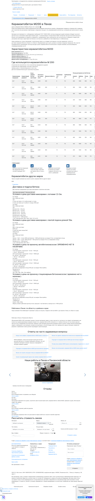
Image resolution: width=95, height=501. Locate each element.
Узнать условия (51, 1)
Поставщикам (71, 15)
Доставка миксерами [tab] (18, 192)
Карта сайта (15, 462)
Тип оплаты (14, 427)
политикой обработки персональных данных (62, 440)
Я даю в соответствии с (43, 440)
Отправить (75, 468)
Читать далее (15, 163)
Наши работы (62, 15)
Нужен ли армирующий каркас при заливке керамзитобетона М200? (34, 357)
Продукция (31, 15)
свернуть (2, 495)
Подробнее (15, 184)
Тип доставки (39, 427)
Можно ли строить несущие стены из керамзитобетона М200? (32, 352)
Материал (14, 420)
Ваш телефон (15, 433)
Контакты (79, 15)
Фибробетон (51, 452)
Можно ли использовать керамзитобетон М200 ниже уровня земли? (69, 348)
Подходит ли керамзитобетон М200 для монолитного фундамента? (33, 348)
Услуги (39, 15)
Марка (37, 420)
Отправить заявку (72, 435)
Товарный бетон (52, 446)
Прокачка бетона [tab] (30, 192)
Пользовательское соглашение (20, 459)
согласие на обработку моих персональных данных (28, 440)
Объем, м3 (63, 420)
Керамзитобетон (52, 454)
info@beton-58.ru (34, 455)
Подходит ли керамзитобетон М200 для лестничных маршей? (68, 339)
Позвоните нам (6, 491)
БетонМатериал (17, 3)
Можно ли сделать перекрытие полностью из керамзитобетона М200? (70, 335)
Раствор (50, 450)
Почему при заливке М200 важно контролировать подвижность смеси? (70, 344)
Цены (45, 15)
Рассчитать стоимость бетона (10, 488)
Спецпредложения (53, 15)
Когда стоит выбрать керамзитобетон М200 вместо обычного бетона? (34, 335)
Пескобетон (51, 448)
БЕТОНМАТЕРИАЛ (16, 443)
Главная (15, 15)
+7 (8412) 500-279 (17, 7)
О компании (22, 15)
